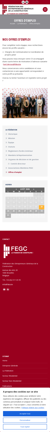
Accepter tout (25, 413)
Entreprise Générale (10, 365)
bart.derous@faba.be (12, 64)
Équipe (11, 142)
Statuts (11, 147)
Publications (7, 386)
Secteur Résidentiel (9, 376)
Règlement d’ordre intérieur (20, 151)
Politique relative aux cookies (32, 407)
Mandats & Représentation (20, 155)
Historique (12, 134)
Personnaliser (25, 420)
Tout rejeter (25, 427)
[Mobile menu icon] (45, 9)
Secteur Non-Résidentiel (11, 381)
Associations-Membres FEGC (20, 168)
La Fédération (7, 371)
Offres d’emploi (15, 172)
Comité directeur (18, 164)
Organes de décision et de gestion (23, 159)
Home (4, 360)
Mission (11, 138)
